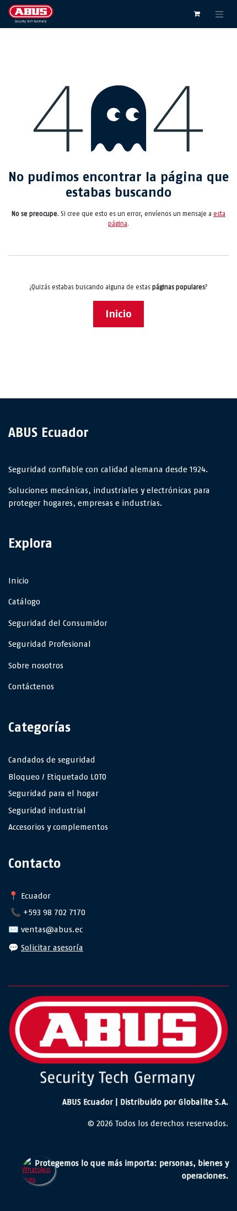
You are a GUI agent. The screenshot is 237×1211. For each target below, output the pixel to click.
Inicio (118, 313)
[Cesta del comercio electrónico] (197, 14)
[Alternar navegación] (219, 14)
